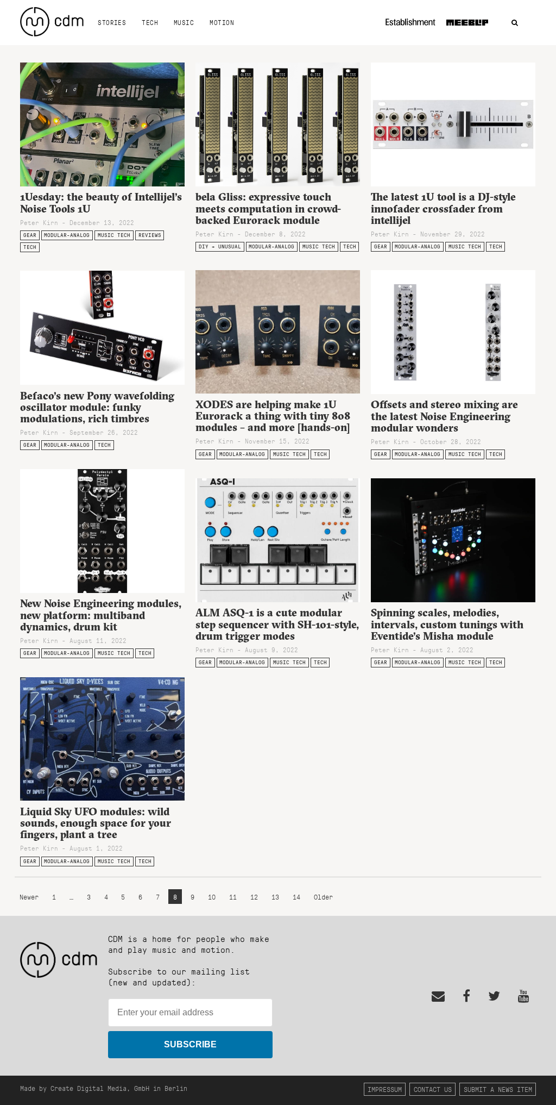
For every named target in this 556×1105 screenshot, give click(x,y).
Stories (112, 22)
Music (184, 22)
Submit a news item (498, 1089)
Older (323, 896)
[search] (515, 23)
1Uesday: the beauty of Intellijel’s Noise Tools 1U (101, 202)
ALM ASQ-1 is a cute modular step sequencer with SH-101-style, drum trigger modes (277, 624)
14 (296, 896)
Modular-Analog (67, 235)
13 (275, 896)
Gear (29, 235)
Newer (31, 896)
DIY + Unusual (220, 246)
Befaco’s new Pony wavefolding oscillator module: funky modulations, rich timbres (97, 407)
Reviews (149, 235)
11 (233, 896)
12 (254, 896)
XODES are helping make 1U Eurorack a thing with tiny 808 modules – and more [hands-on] (272, 416)
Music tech (114, 235)
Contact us (433, 1089)
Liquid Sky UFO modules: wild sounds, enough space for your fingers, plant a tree (95, 823)
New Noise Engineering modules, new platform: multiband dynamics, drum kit (100, 615)
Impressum (385, 1089)
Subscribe (190, 1044)
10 (212, 896)
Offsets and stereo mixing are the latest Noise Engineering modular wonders (444, 416)
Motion (222, 22)
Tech (150, 22)
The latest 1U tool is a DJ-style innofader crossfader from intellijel (443, 208)
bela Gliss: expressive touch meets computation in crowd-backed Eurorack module (268, 208)
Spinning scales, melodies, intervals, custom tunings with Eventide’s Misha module (447, 624)
